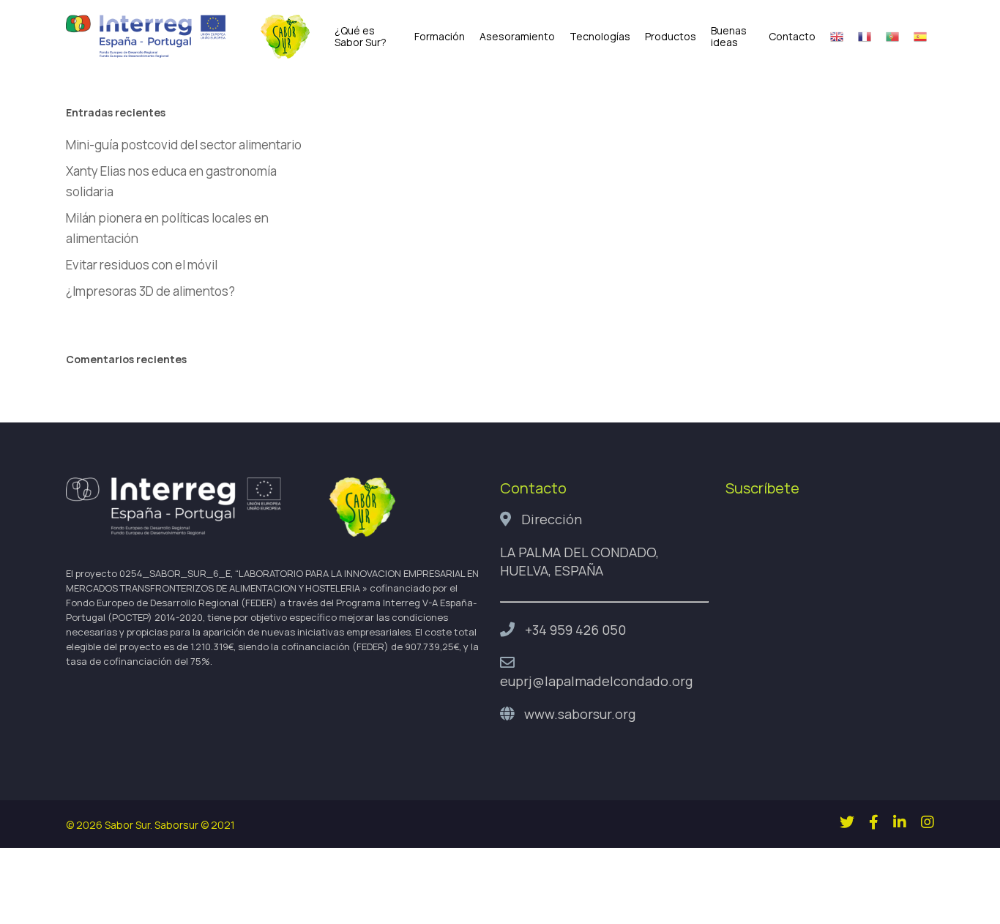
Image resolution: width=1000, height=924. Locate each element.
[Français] (864, 36)
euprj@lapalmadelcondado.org (596, 681)
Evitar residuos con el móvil (141, 264)
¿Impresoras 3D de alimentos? (150, 291)
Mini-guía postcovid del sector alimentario (184, 144)
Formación (439, 36)
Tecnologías (600, 36)
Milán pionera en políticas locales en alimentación (167, 228)
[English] (836, 36)
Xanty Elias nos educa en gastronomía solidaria (171, 181)
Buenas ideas (729, 36)
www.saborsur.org (579, 714)
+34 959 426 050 (575, 629)
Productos (670, 36)
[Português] (892, 36)
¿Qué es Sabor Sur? (361, 36)
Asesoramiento (517, 36)
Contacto (792, 36)
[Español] (920, 36)
